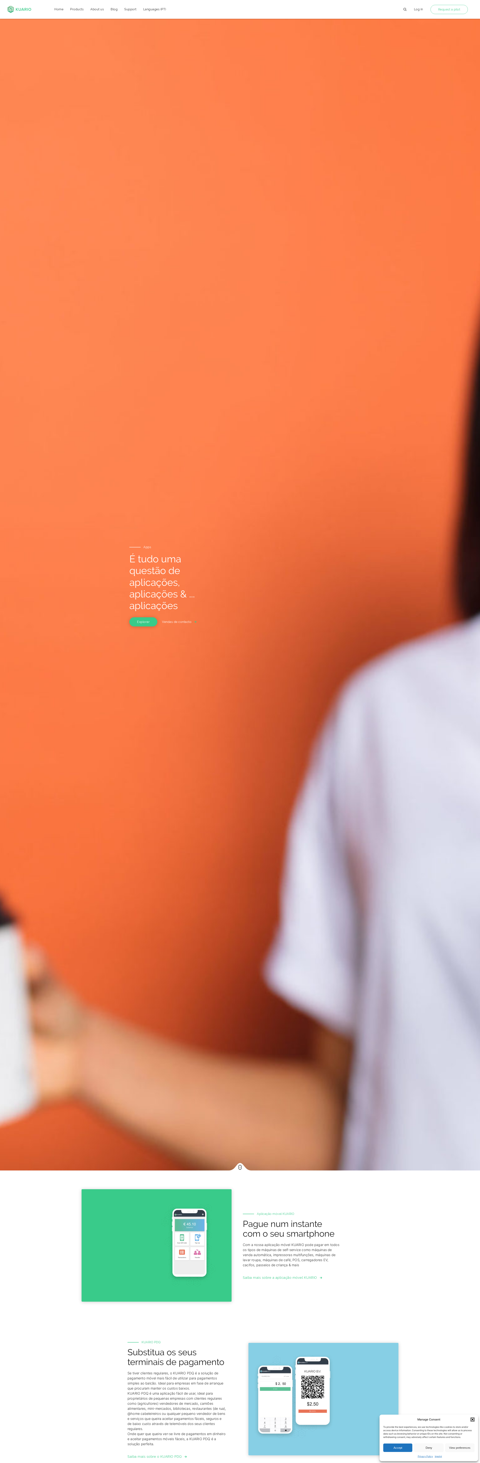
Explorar (143, 622)
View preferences (459, 1447)
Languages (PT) (154, 9)
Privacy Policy (425, 1456)
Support (130, 9)
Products (77, 9)
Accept (398, 1447)
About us (97, 9)
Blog (114, 9)
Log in (418, 9)
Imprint (438, 1456)
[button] (472, 1419)
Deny (429, 1447)
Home (58, 9)
